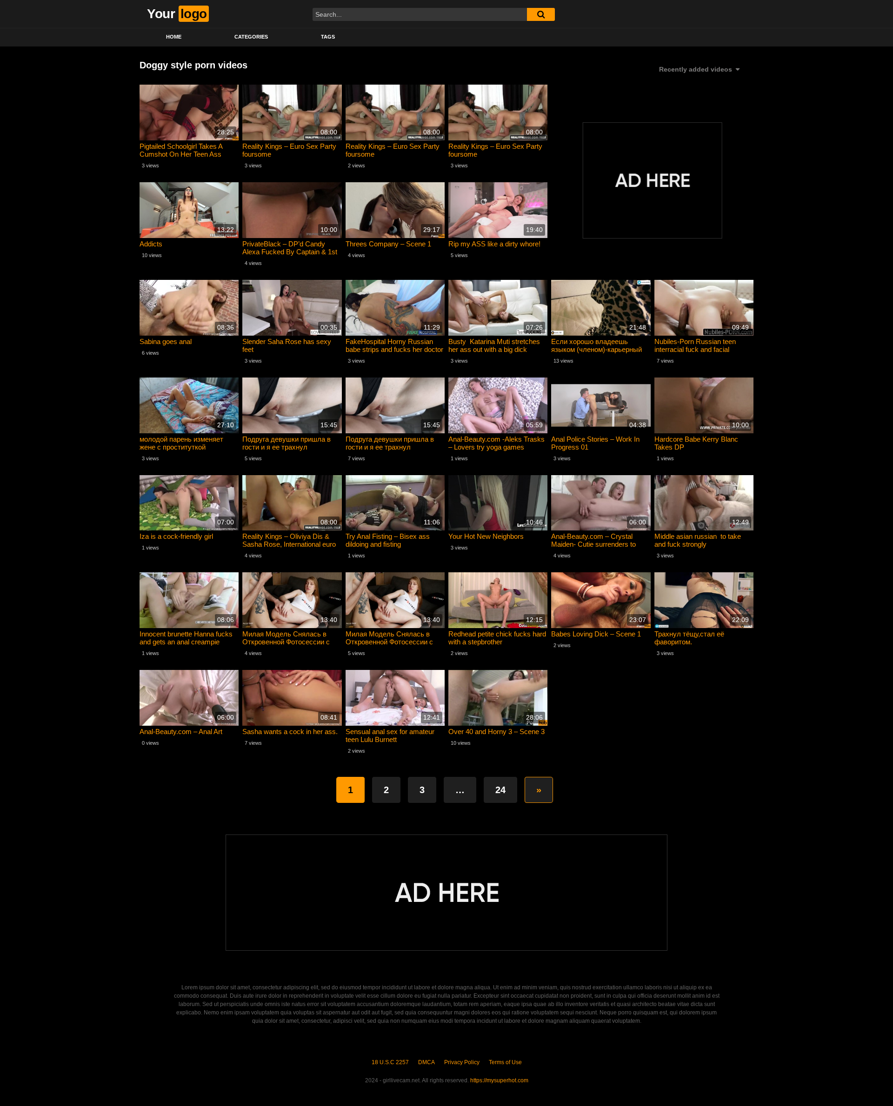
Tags (328, 37)
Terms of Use (505, 1062)
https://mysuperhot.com (499, 1080)
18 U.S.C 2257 (390, 1062)
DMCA (426, 1062)
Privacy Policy (462, 1062)
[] (541, 14)
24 (500, 790)
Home (173, 37)
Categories (251, 37)
